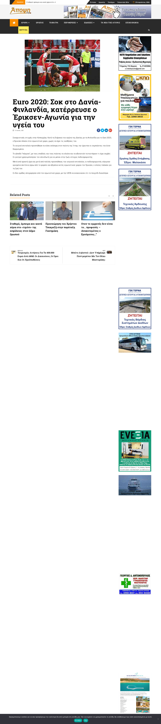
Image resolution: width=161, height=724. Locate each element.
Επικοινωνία (132, 23)
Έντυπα (93, 2)
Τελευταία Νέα (123, 2)
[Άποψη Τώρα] (14, 22)
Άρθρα (24, 23)
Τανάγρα (111, 2)
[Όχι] (158, 719)
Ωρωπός (102, 2)
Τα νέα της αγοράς (110, 23)
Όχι (86, 720)
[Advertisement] (135, 249)
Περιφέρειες (70, 23)
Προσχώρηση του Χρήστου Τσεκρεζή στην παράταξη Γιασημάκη (61, 227)
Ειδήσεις (88, 23)
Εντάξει (78, 720)
